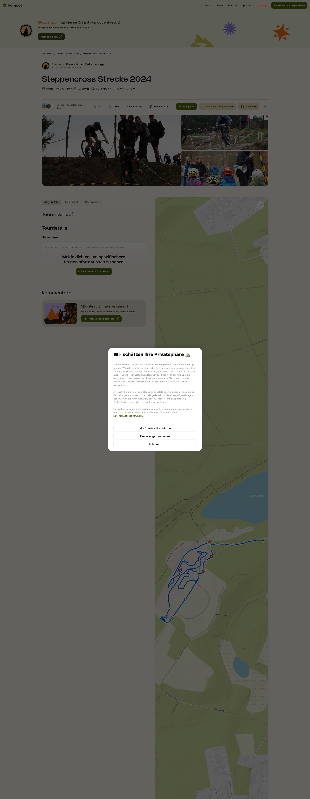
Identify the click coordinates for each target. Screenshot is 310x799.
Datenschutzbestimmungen (128, 415)
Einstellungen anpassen (155, 436)
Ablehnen (155, 444)
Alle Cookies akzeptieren (155, 428)
